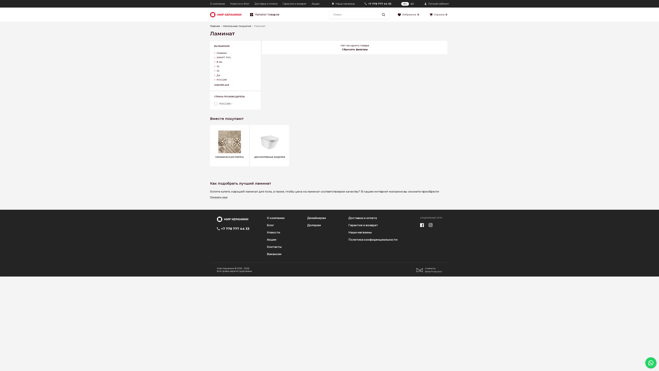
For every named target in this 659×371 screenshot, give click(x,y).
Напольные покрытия (237, 26)
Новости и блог (239, 3)
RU (405, 4)
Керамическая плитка (229, 157)
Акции (315, 3)
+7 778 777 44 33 (379, 3)
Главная (215, 26)
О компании (217, 3)
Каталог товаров (267, 14)
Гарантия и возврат (295, 3)
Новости (273, 232)
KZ (412, 4)
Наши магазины (345, 3)
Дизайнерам (316, 218)
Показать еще (219, 197)
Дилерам (314, 225)
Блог (270, 225)
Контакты (274, 247)
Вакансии (274, 254)
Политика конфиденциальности (372, 239)
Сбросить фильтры (355, 49)
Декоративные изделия (269, 157)
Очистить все (221, 85)
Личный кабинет (438, 3)
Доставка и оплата (266, 3)
